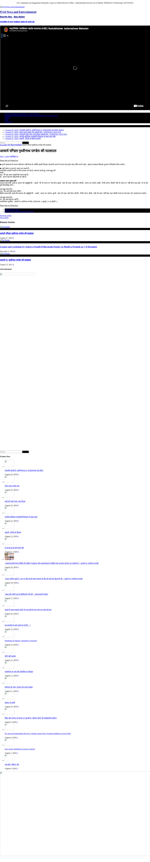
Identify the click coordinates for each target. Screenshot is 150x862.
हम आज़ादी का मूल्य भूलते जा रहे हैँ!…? (17, 625)
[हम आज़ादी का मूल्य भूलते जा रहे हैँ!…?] (9, 621)
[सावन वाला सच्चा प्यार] (9, 482)
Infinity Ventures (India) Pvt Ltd (138, 859)
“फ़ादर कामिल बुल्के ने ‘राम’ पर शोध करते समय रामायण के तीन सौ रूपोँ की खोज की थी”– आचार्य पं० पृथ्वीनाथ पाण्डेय (43, 579)
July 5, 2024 (4, 156)
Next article (4, 218)
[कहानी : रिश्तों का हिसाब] (9, 528)
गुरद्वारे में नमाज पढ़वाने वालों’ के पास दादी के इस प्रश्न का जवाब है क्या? (28, 610)
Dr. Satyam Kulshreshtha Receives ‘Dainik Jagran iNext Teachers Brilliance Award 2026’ (38, 734)
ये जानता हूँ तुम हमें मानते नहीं (14, 548)
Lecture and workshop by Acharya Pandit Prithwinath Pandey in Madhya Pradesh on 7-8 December (48, 247)
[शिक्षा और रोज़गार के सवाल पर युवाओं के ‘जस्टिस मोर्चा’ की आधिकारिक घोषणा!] (9, 714)
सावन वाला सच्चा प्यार (12, 486)
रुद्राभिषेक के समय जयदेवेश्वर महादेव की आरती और (17, 22)
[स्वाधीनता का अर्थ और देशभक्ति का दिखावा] (9, 668)
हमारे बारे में (8, 122)
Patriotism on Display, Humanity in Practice (21, 641)
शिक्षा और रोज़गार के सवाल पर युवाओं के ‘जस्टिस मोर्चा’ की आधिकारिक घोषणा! (31, 718)
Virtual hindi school (12, 209)
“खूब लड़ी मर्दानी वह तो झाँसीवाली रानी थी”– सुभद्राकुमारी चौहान (26, 594)
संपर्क (6, 120)
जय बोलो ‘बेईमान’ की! (12, 765)
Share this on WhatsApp (9, 160)
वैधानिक (7, 118)
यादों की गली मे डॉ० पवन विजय (15, 501)
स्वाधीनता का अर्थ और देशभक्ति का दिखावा (19, 672)
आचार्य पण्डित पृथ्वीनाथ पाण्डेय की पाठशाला (19, 212)
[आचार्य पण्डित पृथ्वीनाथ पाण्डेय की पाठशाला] (5, 227)
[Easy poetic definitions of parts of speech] (9, 745)
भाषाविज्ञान (13, 156)
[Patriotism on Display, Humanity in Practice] (9, 637)
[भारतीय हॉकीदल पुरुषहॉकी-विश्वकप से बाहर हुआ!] (9, 513)
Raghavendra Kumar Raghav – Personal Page (22, 114)
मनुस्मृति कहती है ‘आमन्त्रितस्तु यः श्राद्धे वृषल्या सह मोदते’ (24, 470)
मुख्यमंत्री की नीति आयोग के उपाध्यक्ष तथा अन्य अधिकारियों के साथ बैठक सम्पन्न (31, 116)
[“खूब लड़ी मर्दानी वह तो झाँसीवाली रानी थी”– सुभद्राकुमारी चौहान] (9, 590)
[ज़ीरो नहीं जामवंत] (9, 652)
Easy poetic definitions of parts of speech (20, 749)
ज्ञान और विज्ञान (10, 145)
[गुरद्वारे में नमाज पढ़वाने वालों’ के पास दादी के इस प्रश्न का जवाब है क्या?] (9, 606)
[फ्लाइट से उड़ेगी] (9, 699)
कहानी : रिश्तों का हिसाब (13, 532)
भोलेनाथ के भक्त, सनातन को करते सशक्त (19, 687)
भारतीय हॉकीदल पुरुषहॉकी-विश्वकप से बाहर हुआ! (21, 517)
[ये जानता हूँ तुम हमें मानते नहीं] (9, 544)
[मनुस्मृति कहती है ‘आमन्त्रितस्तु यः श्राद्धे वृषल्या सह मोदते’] (9, 466)
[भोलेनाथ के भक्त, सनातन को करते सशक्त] (9, 683)
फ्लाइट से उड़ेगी (10, 703)
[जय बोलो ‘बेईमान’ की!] (9, 761)
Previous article (5, 216)
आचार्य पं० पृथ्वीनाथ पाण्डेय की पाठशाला (15, 260)
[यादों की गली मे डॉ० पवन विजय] (9, 497)
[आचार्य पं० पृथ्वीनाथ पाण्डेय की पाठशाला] (5, 253)
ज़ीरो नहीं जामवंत (10, 656)
